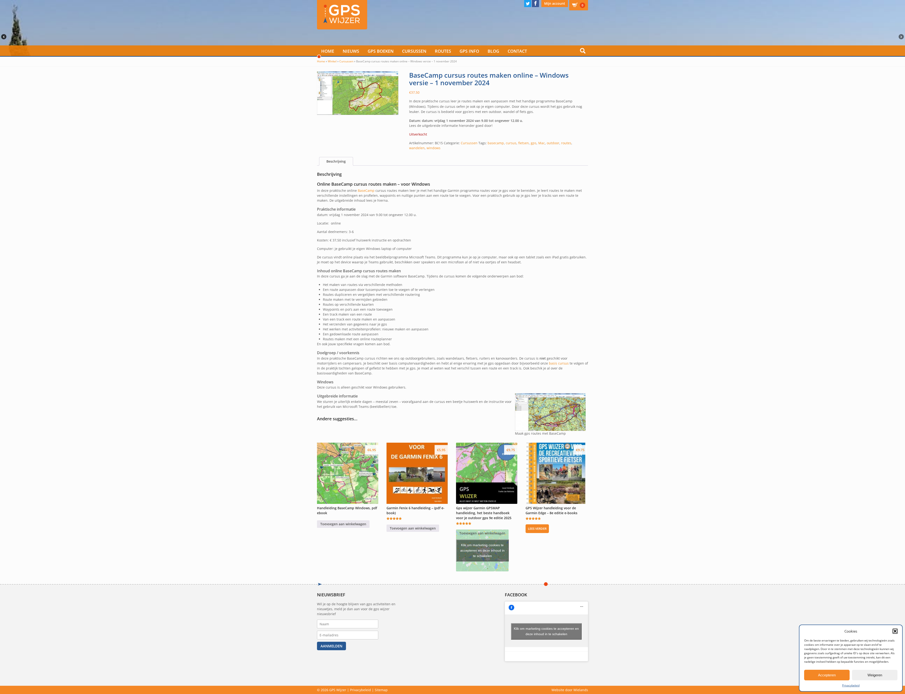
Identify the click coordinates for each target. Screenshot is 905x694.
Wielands (580, 690)
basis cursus (559, 363)
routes (566, 143)
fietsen (523, 143)
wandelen (417, 148)
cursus (511, 143)
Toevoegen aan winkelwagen (343, 524)
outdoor (553, 143)
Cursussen (414, 51)
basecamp (496, 143)
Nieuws (351, 51)
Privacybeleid (851, 685)
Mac (541, 143)
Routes (443, 51)
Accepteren (827, 675)
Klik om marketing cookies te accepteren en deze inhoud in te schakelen (482, 550)
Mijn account (554, 3)
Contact (517, 51)
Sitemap (381, 690)
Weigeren (875, 675)
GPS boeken (381, 51)
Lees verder (537, 528)
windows (433, 148)
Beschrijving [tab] (336, 161)
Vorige (3, 36)
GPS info (469, 51)
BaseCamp (366, 190)
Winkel (332, 61)
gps (533, 143)
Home (327, 51)
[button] (895, 631)
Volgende (902, 36)
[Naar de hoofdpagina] (342, 14)
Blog (493, 51)
